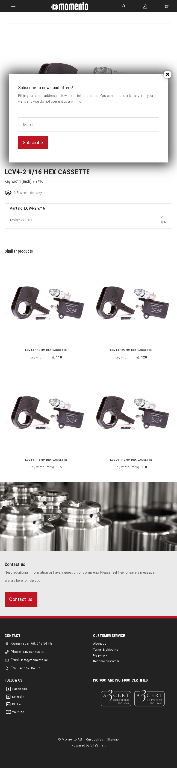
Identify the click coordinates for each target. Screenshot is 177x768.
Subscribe (33, 142)
